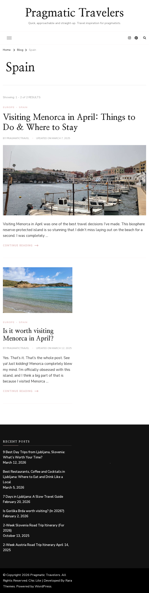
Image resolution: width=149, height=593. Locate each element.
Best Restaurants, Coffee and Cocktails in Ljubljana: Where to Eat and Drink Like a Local (34, 476)
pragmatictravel (18, 138)
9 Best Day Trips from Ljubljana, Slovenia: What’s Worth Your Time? (34, 455)
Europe (9, 107)
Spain (23, 107)
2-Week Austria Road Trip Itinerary (29, 545)
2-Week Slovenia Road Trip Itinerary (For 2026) (33, 528)
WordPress (43, 586)
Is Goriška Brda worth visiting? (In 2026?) (33, 511)
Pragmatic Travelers (74, 13)
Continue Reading (18, 245)
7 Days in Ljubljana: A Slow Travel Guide (33, 496)
